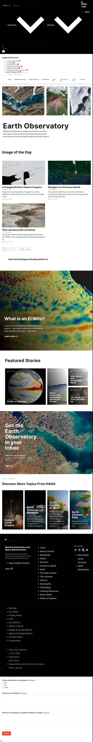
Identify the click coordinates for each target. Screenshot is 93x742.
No (5, 685)
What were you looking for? (14, 693)
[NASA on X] (83, 549)
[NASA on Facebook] (75, 549)
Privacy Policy (30, 459)
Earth (9, 79)
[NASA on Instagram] (79, 549)
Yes (5, 683)
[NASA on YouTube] (87, 549)
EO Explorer (45, 79)
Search (83, 79)
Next (28, 249)
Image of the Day (34, 79)
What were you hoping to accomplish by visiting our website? (25, 713)
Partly (6, 687)
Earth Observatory (20, 79)
